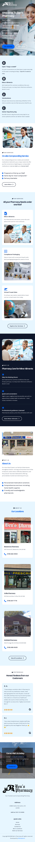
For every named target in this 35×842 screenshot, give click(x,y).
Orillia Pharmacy (9, 593)
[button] (4, 443)
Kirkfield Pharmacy (10, 640)
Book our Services (17, 830)
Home (17, 822)
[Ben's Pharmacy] (9, 3)
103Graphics (21, 838)
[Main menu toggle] (31, 4)
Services (17, 824)
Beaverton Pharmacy (11, 546)
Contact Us (17, 826)
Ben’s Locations (17, 828)
